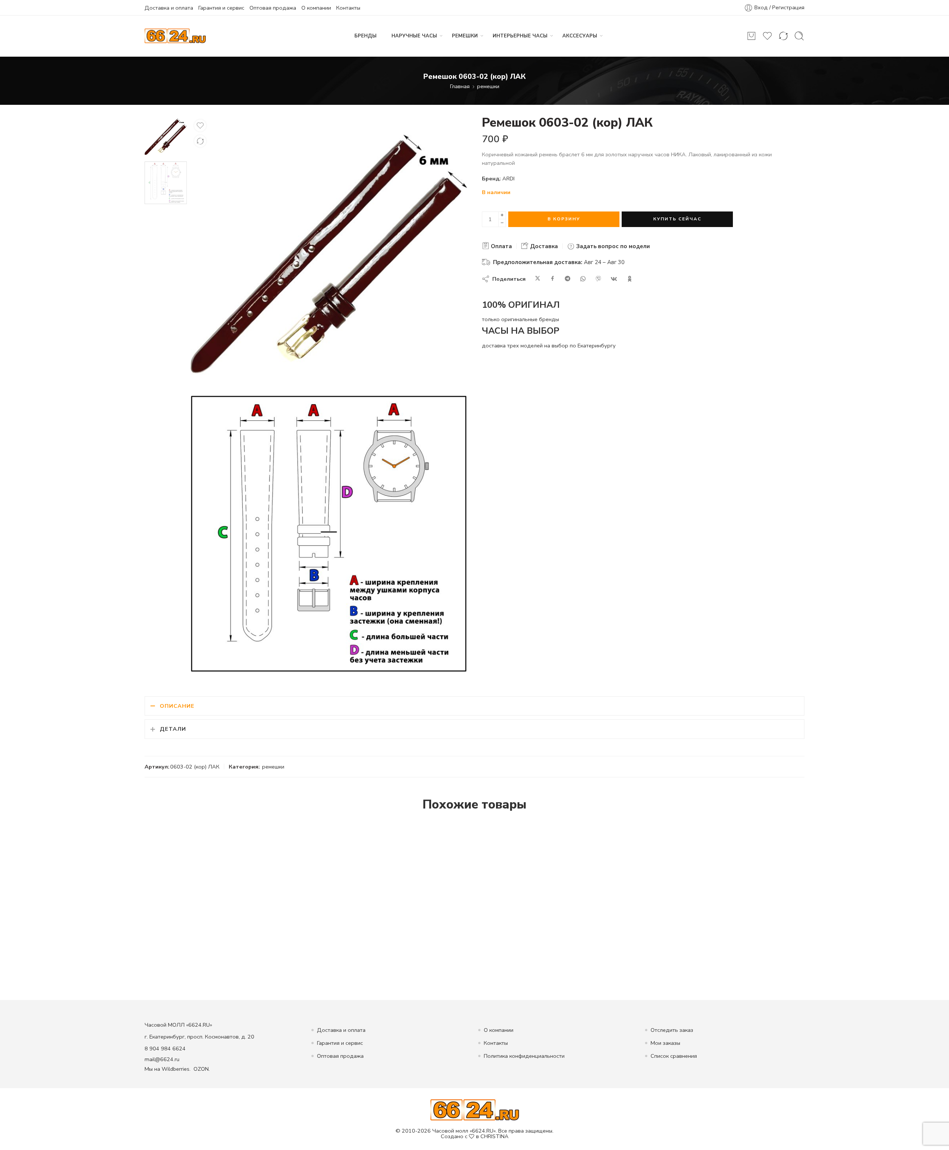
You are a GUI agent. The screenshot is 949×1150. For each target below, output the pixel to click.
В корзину (564, 219)
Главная (460, 86)
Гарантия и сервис (221, 7)
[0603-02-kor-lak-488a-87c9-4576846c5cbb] (166, 136)
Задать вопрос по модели (612, 246)
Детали (173, 729)
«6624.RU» (483, 1130)
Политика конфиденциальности (524, 1056)
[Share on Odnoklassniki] (629, 279)
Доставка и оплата (169, 7)
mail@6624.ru (162, 1059)
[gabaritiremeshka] (329, 534)
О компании (316, 7)
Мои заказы (665, 1043)
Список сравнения (674, 1056)
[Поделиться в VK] (614, 279)
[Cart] (751, 36)
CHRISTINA (494, 1136)
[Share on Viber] (598, 279)
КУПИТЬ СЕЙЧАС (677, 219)
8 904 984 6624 (165, 1048)
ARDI (508, 178)
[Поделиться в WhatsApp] (583, 279)
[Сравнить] (200, 141)
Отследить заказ (672, 1030)
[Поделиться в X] (537, 279)
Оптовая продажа (272, 7)
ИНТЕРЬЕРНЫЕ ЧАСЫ (520, 36)
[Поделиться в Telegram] (568, 279)
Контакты (348, 7)
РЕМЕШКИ (465, 36)
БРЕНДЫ (365, 36)
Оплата (500, 246)
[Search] (799, 36)
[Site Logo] (474, 1109)
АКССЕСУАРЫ (579, 36)
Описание (177, 706)
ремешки (488, 86)
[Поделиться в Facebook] (552, 279)
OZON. (202, 1069)
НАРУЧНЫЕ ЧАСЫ (414, 36)
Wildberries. (176, 1069)
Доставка (543, 246)
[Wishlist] (200, 125)
